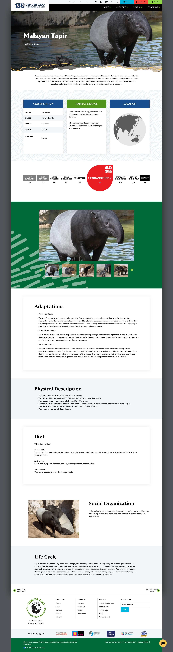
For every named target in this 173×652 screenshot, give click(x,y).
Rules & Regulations (106, 603)
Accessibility (103, 607)
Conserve (153, 7)
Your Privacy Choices (36, 647)
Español (110, 2)
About (58, 613)
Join (124, 609)
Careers (80, 610)
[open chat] (163, 643)
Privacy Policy (130, 642)
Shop (58, 607)
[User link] (100, 2)
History (58, 617)
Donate (59, 610)
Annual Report (104, 617)
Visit (106, 7)
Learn (136, 7)
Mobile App (103, 610)
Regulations (143, 642)
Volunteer (81, 607)
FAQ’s (101, 613)
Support (121, 7)
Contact (80, 603)
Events (58, 603)
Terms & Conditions (113, 642)
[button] (117, 2)
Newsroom (81, 613)
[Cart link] (95, 2)
